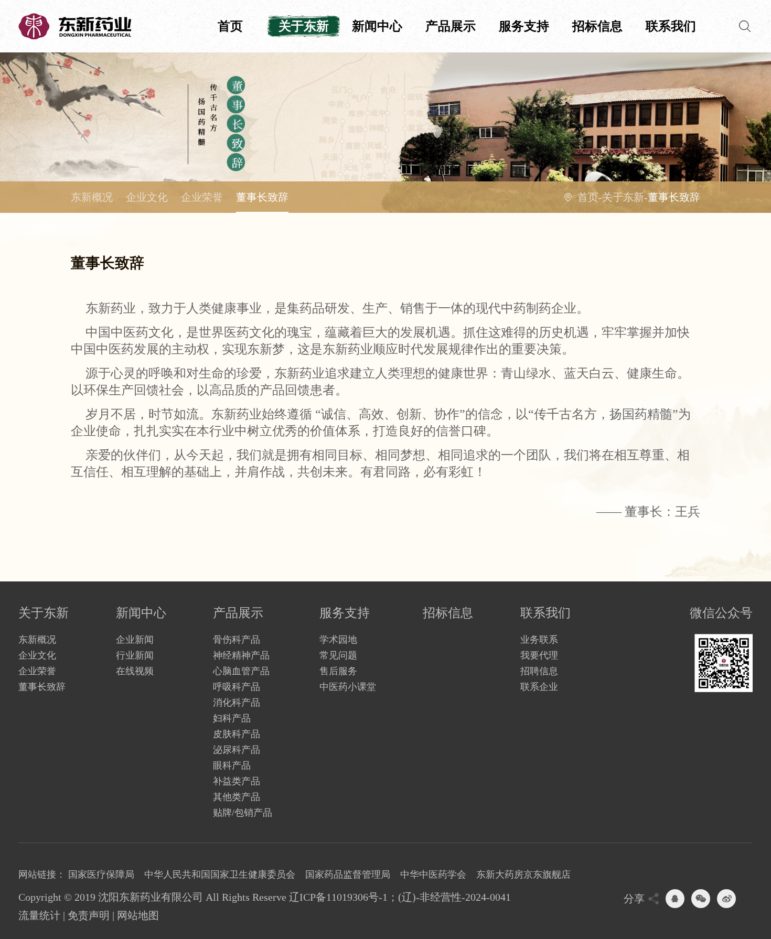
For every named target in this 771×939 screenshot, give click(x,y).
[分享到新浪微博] (726, 898)
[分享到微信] (700, 898)
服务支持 (524, 26)
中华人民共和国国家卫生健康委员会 (219, 874)
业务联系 (539, 639)
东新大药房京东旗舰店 (523, 874)
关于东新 (304, 26)
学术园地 (338, 639)
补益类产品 (236, 781)
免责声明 (89, 915)
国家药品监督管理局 (347, 874)
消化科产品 (236, 702)
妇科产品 (232, 718)
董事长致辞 (262, 197)
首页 (230, 26)
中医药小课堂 (347, 687)
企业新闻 (135, 639)
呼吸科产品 (236, 687)
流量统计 (39, 915)
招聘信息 (539, 671)
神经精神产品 (241, 655)
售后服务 (338, 671)
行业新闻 (135, 655)
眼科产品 (232, 765)
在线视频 (135, 671)
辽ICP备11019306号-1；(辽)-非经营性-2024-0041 (400, 897)
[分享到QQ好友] (675, 898)
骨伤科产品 (236, 639)
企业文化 (147, 197)
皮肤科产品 (236, 734)
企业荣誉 (202, 197)
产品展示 (450, 26)
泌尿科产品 (236, 749)
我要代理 (539, 655)
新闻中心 (377, 26)
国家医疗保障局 (101, 874)
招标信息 (597, 26)
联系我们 (671, 26)
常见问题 (338, 655)
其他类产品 (236, 797)
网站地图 (138, 915)
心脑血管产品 (241, 671)
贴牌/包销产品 (242, 812)
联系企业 (539, 687)
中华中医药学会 (433, 874)
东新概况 (92, 197)
